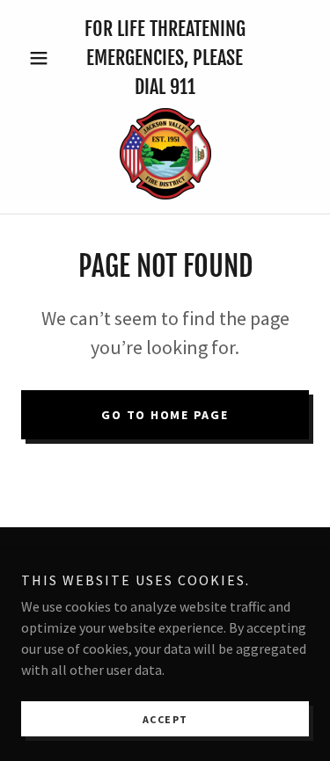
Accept (165, 719)
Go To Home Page (164, 415)
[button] (42, 58)
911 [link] (182, 86)
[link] (165, 153)
